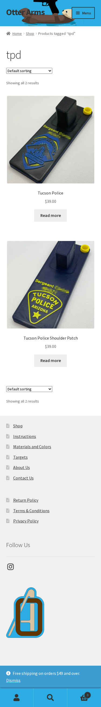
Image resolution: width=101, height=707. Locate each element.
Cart (77, 693)
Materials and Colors (32, 446)
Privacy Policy (26, 521)
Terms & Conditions (31, 510)
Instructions (24, 436)
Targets (20, 457)
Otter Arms (25, 12)
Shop (30, 33)
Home (17, 33)
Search (50, 698)
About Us (21, 467)
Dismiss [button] (13, 680)
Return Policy (25, 500)
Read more (50, 215)
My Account (17, 698)
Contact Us (23, 478)
